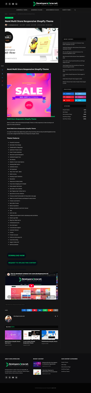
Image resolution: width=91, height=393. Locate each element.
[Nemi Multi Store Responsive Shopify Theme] (31, 45)
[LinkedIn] (2, 77)
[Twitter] (2, 73)
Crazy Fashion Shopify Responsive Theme (29, 342)
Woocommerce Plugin (67, 114)
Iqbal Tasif (54, 388)
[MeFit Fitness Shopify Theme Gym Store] (13, 335)
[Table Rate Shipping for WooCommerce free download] (37, 372)
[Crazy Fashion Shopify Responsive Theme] (31, 335)
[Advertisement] (74, 26)
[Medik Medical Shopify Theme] (50, 335)
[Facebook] (2, 70)
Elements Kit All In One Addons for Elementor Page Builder (49, 363)
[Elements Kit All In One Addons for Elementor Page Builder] (37, 364)
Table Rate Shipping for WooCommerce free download (74, 47)
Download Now (16, 255)
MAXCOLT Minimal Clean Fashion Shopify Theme (73, 82)
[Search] (75, 10)
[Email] (2, 85)
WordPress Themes (21, 10)
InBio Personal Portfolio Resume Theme (71, 56)
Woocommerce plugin (52, 10)
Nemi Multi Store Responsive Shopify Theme (31, 117)
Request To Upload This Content (22, 263)
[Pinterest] (2, 81)
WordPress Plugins (36, 10)
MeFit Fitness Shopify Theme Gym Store (12, 342)
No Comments (42, 25)
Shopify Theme (66, 10)
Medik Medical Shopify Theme (49, 341)
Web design (65, 112)
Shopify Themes (9, 17)
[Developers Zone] (45, 4)
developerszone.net (13, 25)
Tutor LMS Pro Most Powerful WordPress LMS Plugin (74, 61)
